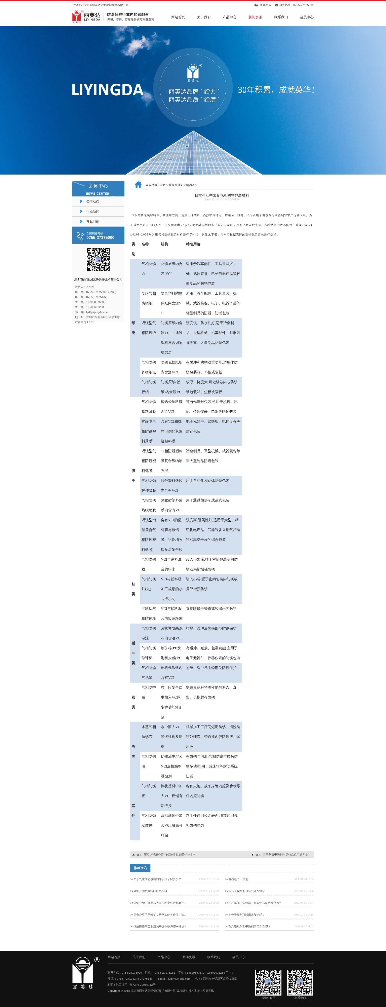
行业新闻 (92, 211)
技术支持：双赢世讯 (201, 990)
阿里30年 (265, 5)
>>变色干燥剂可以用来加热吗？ (245, 914)
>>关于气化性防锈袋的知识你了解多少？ (155, 879)
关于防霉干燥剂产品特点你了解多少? (286, 854)
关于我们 (204, 17)
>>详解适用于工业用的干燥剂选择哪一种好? (158, 926)
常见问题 (92, 221)
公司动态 (92, 201)
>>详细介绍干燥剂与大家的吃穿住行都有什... (158, 902)
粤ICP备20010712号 (143, 984)
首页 (163, 185)
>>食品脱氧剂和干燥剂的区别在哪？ (248, 926)
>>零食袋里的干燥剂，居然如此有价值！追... (158, 914)
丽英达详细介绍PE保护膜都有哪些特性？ (169, 854)
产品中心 (229, 17)
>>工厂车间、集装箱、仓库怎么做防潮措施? (253, 902)
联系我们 (281, 17)
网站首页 (178, 17)
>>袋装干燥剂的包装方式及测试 (245, 891)
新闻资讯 (255, 17)
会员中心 (307, 17)
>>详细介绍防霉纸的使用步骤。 (150, 891)
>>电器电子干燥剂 (236, 879)
